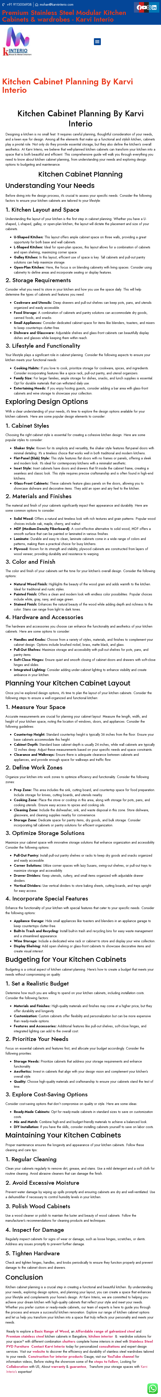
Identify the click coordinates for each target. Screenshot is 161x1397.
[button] (97, 41)
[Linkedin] (154, 7)
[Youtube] (144, 7)
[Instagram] (149, 7)
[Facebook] (139, 7)
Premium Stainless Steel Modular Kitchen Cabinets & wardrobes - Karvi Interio (64, 16)
